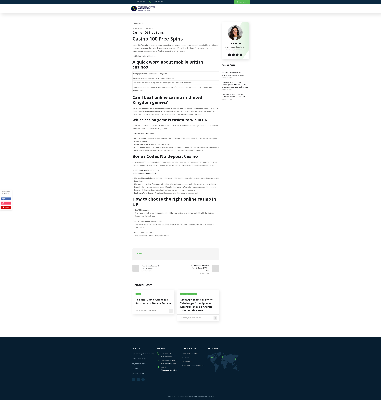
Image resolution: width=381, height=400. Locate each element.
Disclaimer (185, 357)
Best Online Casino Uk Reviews (143, 56)
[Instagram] (226, 2)
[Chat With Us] (158, 353)
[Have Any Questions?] (158, 360)
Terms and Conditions (190, 353)
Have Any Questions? (169, 360)
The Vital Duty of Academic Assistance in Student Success (153, 301)
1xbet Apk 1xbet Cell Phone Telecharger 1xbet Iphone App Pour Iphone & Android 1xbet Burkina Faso (196, 305)
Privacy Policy (187, 361)
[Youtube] (229, 2)
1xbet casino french (188, 294)
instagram (7, 203)
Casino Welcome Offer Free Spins (144, 173)
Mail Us (163, 367)
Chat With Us (166, 353)
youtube (7, 207)
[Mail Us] (158, 367)
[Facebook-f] (223, 2)
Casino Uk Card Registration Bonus (145, 170)
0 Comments (149, 28)
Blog (138, 294)
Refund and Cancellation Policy (193, 365)
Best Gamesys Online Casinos (143, 133)
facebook (7, 199)
